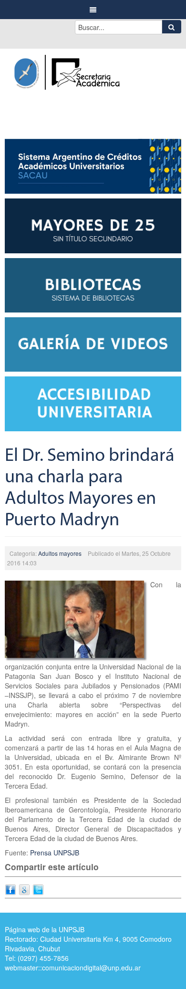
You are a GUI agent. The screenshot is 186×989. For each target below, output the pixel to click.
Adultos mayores (60, 553)
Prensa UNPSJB (54, 852)
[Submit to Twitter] (38, 889)
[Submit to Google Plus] (24, 889)
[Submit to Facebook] (10, 889)
